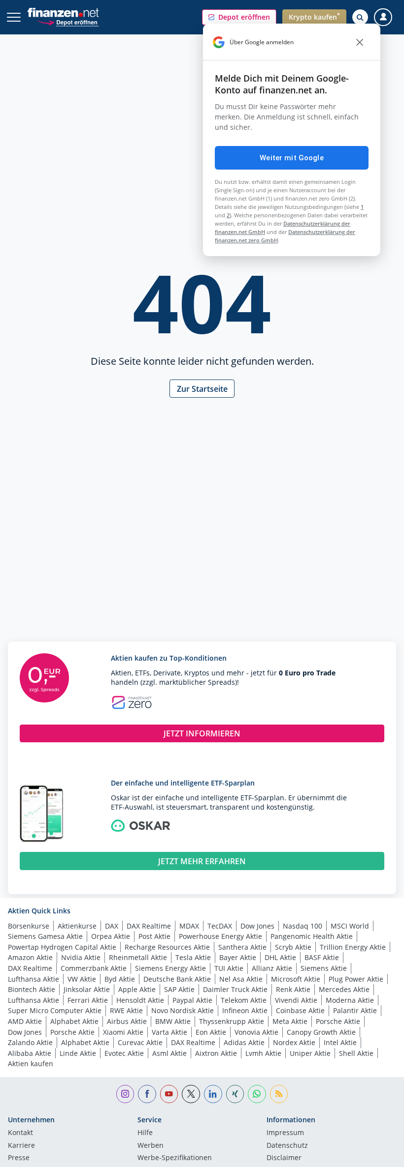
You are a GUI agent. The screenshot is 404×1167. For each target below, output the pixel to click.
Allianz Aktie (272, 968)
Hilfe (145, 1133)
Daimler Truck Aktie (235, 989)
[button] (239, 17)
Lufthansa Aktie (33, 979)
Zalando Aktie (30, 1042)
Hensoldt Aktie (140, 1000)
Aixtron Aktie (216, 1053)
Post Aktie (154, 936)
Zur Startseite (202, 388)
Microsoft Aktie (295, 979)
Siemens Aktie (324, 968)
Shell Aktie (356, 1053)
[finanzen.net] (63, 12)
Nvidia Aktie (81, 957)
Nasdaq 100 (302, 926)
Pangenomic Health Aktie (311, 936)
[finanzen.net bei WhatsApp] (257, 1094)
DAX (111, 926)
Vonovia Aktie (256, 1032)
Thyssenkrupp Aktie (231, 1021)
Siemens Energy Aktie (170, 968)
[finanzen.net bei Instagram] (125, 1094)
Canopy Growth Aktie (321, 1032)
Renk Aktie (293, 989)
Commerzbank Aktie (94, 968)
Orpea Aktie (110, 936)
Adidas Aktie (244, 1042)
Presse (19, 1158)
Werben (150, 1146)
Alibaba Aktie (29, 1053)
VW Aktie (81, 979)
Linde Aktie (78, 1053)
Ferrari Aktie (87, 1000)
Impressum (285, 1133)
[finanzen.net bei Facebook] (147, 1094)
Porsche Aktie (338, 1021)
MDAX (189, 926)
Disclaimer (284, 1158)
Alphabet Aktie (74, 1021)
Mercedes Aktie (344, 989)
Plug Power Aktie (356, 979)
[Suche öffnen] (360, 17)
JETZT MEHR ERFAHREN (202, 861)
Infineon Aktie (245, 1010)
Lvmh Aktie (263, 1053)
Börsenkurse (28, 926)
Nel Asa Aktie (241, 979)
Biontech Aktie (31, 989)
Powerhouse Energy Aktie (220, 936)
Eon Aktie (211, 1032)
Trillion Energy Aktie (353, 947)
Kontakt (20, 1133)
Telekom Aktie (244, 1000)
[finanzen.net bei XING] (235, 1094)
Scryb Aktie (293, 947)
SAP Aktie (179, 989)
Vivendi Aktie (296, 1000)
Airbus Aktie (127, 1021)
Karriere (21, 1146)
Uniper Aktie (310, 1053)
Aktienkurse (77, 926)
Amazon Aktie (30, 957)
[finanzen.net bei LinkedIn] (213, 1094)
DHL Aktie (280, 957)
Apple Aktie (137, 989)
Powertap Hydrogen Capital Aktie (62, 947)
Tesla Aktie (193, 957)
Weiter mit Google (292, 157)
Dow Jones (257, 926)
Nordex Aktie (294, 1042)
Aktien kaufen (30, 1063)
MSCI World (350, 926)
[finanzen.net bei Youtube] (169, 1094)
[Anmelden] (383, 17)
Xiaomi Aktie (123, 1032)
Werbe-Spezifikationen (174, 1158)
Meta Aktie (289, 1021)
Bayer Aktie (237, 957)
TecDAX (219, 926)
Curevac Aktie (140, 1042)
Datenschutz (287, 1146)
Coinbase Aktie (300, 1010)
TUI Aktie (228, 968)
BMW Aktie (173, 1021)
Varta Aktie (169, 1032)
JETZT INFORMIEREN (202, 733)
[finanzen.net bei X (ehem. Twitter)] (191, 1094)
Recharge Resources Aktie (167, 947)
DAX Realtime (149, 926)
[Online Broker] (67, 22)
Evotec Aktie (124, 1053)
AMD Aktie (25, 1021)
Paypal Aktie (192, 1000)
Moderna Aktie (350, 1000)
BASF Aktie (321, 957)
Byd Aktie (119, 979)
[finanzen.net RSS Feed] (279, 1094)
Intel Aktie (340, 1042)
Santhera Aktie (242, 947)
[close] (359, 42)
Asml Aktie (169, 1053)
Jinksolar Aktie (87, 989)
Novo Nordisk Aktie (182, 1010)
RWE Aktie (126, 1010)
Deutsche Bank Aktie (177, 979)
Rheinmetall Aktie (138, 957)
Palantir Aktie (355, 1010)
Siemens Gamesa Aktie (45, 936)
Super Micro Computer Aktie (54, 1010)
